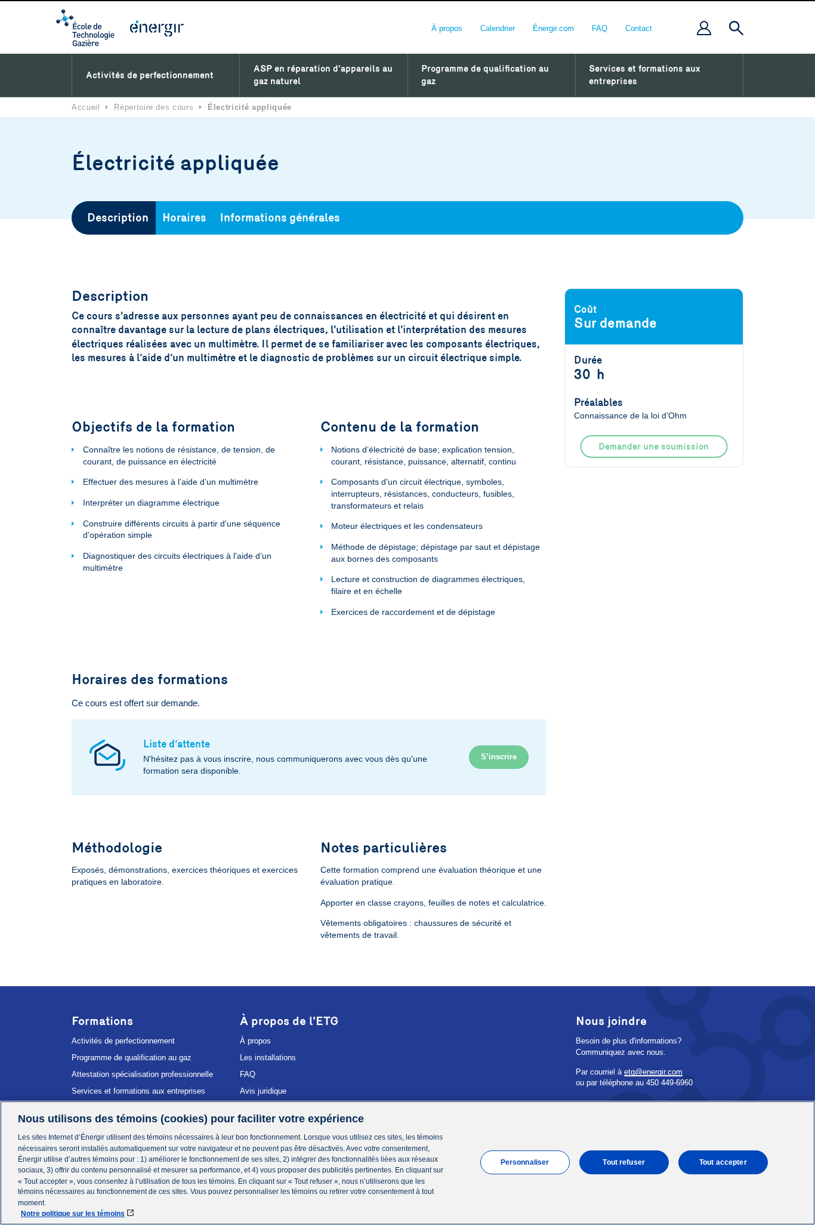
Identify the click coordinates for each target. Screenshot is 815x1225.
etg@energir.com (653, 1071)
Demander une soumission (653, 446)
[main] (407, 1163)
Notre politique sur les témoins (73, 1213)
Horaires (184, 217)
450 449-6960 (669, 1082)
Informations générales (280, 217)
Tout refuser (623, 1162)
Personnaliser (525, 1162)
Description (118, 217)
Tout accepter (723, 1162)
